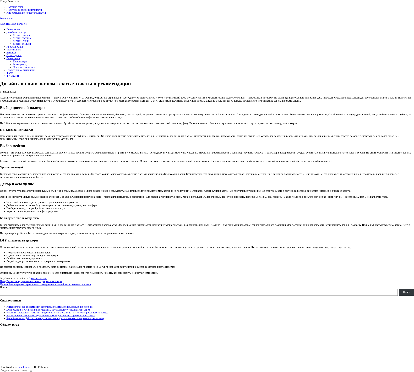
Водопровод (20, 64)
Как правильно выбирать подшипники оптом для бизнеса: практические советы (50, 315)
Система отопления (24, 67)
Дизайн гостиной (22, 38)
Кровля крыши (14, 46)
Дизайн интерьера (16, 32)
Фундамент (12, 75)
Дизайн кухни (21, 40)
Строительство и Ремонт (13, 23)
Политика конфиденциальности (24, 9)
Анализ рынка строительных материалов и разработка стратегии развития (45, 284)
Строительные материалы (20, 70)
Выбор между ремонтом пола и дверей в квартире (31, 281)
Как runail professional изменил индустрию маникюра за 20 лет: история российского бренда (57, 312)
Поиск (3, 287)
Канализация (20, 61)
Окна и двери (14, 55)
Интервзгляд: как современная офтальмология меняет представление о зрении (49, 306)
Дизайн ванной (21, 35)
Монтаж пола (13, 49)
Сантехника (13, 58)
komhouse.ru (6, 18)
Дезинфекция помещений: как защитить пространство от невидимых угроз (48, 309)
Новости (11, 52)
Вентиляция (13, 29)
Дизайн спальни (22, 43)
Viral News (24, 367)
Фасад (9, 72)
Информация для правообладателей (26, 12)
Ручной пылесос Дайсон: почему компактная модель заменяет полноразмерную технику (55, 318)
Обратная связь (14, 6)
